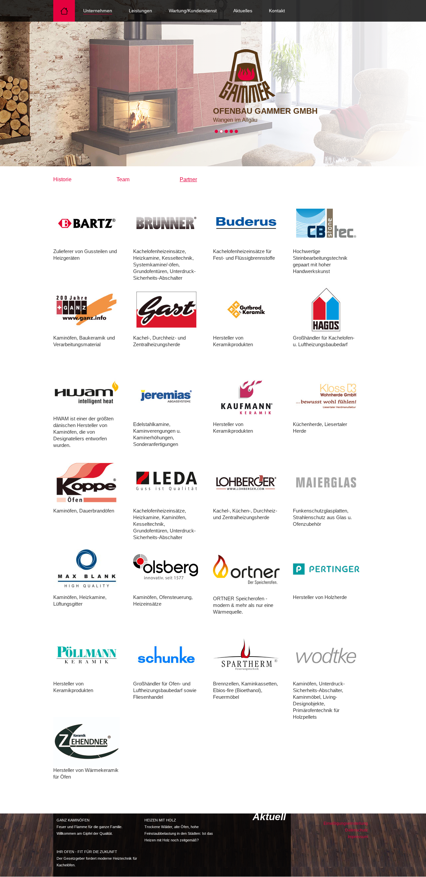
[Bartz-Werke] (86, 222)
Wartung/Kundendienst (193, 10)
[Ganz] (86, 309)
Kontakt (277, 10)
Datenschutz (356, 830)
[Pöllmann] (86, 655)
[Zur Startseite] (246, 74)
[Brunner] (166, 222)
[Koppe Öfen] (86, 482)
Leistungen (140, 10)
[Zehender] (86, 741)
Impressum (358, 836)
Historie (62, 179)
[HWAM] (86, 393)
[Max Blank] (86, 568)
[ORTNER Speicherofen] (246, 569)
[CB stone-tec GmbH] (326, 222)
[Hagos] (326, 309)
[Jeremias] (166, 395)
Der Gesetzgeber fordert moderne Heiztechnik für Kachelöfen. (97, 858)
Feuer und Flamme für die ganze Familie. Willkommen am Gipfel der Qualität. (89, 826)
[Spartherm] (246, 655)
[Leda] (166, 482)
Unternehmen (97, 10)
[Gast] (166, 309)
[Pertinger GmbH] (326, 568)
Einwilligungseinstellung (345, 823)
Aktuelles (242, 10)
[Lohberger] (246, 482)
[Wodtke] (326, 655)
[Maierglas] (326, 482)
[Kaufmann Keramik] (246, 395)
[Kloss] (326, 395)
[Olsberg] (166, 568)
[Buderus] (246, 222)
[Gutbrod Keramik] (246, 309)
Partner (188, 179)
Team (122, 179)
